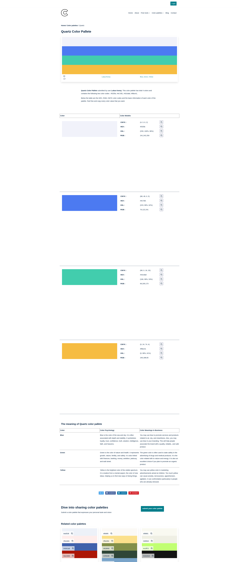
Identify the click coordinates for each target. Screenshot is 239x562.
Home (130, 13)
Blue (141, 77)
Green (146, 77)
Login (173, 3)
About (137, 13)
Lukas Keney (106, 77)
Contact (174, 13)
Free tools (144, 13)
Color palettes (157, 13)
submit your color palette (152, 508)
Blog (167, 13)
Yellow (151, 77)
